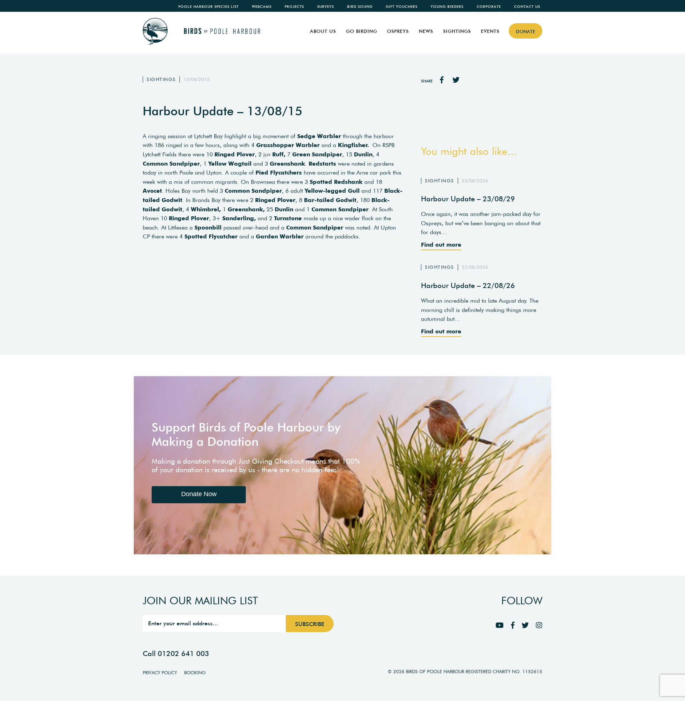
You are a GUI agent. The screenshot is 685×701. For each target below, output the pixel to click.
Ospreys (398, 31)
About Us (323, 31)
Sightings (457, 31)
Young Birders (447, 6)
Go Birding (361, 31)
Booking (195, 673)
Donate (525, 32)
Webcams (262, 6)
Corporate (489, 6)
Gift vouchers (401, 6)
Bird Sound (359, 6)
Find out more (441, 244)
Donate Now (199, 494)
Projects (294, 6)
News (426, 31)
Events (490, 31)
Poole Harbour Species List (208, 6)
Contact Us (527, 6)
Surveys (325, 6)
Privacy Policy (160, 673)
